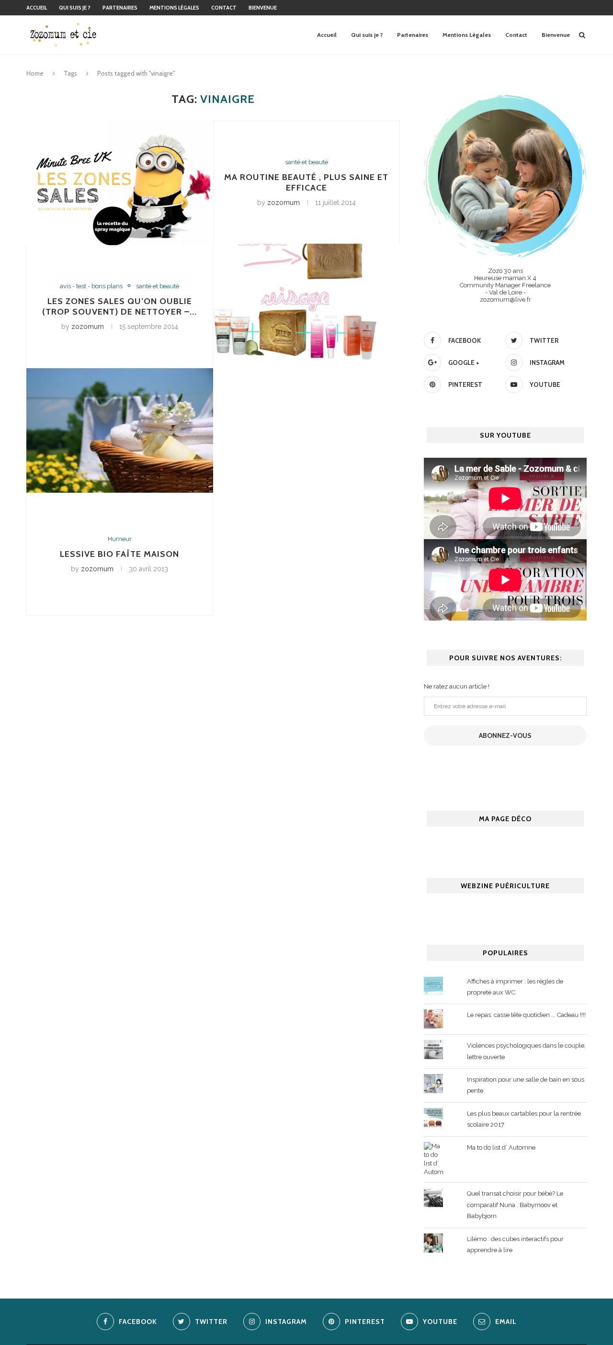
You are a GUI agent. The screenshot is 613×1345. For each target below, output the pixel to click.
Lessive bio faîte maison (119, 554)
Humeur (120, 539)
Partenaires (119, 7)
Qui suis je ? (75, 7)
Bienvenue (263, 7)
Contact (224, 7)
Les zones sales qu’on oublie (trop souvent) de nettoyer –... (119, 306)
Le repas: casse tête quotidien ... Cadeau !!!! (526, 1014)
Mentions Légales (174, 7)
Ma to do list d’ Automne (501, 1147)
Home (35, 73)
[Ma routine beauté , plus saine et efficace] (306, 306)
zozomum (87, 326)
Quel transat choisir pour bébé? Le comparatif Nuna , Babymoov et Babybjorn (515, 1205)
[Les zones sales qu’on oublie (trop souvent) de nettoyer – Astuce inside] (119, 183)
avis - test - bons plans (91, 286)
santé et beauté (157, 286)
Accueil (36, 7)
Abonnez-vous (505, 735)
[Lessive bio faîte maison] (119, 430)
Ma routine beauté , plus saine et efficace (306, 182)
